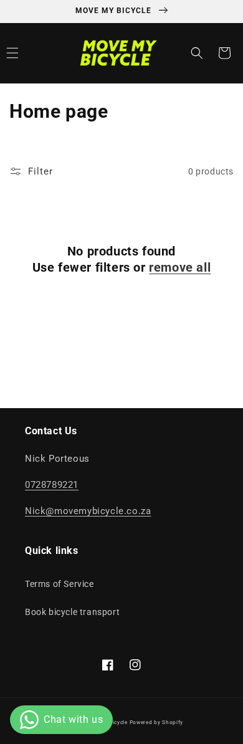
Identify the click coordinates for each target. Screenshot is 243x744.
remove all (180, 267)
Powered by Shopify (157, 722)
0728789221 (52, 484)
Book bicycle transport (72, 612)
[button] (197, 53)
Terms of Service (59, 584)
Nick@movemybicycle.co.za (88, 511)
